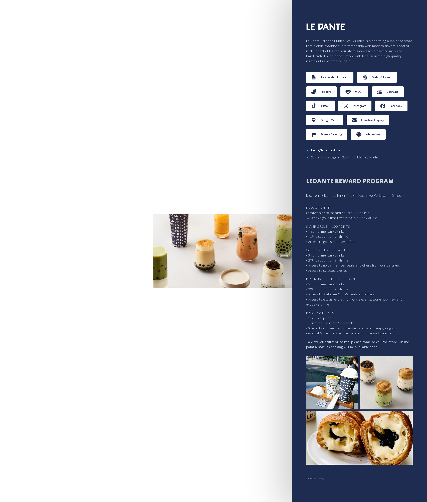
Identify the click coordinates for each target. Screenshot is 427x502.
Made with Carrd (315, 478)
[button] (330, 77)
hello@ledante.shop (325, 150)
